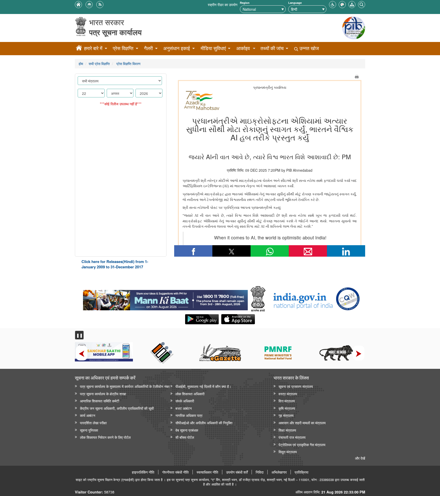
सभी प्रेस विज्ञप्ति (99, 63)
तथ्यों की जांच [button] (272, 48)
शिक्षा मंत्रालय (287, 430)
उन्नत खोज (308, 48)
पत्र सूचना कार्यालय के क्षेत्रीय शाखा (103, 393)
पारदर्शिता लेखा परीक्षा (93, 422)
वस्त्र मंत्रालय (288, 393)
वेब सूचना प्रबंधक (186, 430)
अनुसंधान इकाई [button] (176, 48)
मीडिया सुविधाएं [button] (213, 48)
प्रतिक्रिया (301, 472)
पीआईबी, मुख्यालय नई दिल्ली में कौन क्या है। (203, 386)
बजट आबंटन (183, 408)
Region (245, 2)
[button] (333, 4)
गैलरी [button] (148, 48)
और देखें (360, 458)
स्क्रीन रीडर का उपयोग (222, 4)
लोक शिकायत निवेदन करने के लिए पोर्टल (105, 437)
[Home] (79, 48)
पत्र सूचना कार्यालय (115, 32)
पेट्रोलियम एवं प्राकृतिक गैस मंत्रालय (302, 444)
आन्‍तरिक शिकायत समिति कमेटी (99, 400)
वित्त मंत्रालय (287, 400)
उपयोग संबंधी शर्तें (237, 472)
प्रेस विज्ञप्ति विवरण (128, 63)
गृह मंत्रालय (286, 415)
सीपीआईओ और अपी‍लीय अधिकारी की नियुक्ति (203, 422)
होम (81, 63)
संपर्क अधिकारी (184, 400)
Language (295, 2)
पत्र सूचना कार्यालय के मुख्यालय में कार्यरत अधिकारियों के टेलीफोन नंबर (125, 386)
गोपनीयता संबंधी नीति (175, 472)
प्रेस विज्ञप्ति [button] (123, 48)
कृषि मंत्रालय (287, 408)
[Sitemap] (352, 4)
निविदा (260, 472)
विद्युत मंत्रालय (288, 451)
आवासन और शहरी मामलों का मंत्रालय (302, 422)
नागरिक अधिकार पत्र (188, 415)
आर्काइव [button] (243, 48)
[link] (165, 298)
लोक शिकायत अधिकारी (189, 393)
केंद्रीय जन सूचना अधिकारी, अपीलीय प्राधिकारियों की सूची (117, 408)
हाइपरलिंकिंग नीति (143, 472)
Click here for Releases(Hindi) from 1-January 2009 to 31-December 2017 (114, 264)
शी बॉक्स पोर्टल (184, 437)
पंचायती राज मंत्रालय (292, 437)
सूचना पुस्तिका (89, 430)
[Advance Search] (362, 4)
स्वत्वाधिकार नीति (207, 472)
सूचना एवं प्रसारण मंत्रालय (296, 386)
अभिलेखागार (279, 472)
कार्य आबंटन (87, 415)
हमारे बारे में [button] (93, 48)
